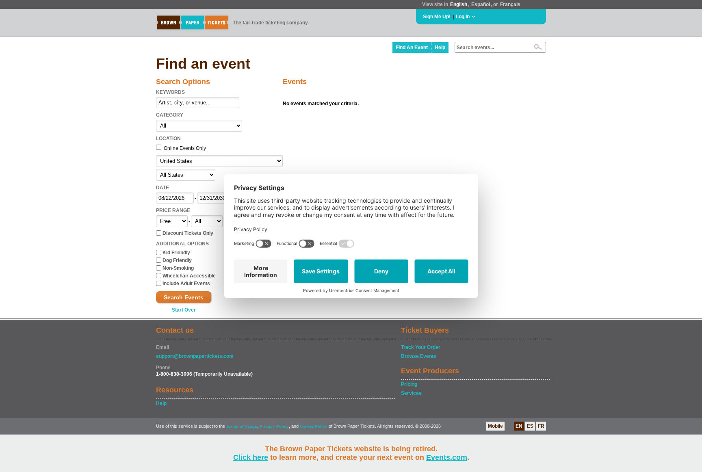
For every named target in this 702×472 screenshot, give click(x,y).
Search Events (184, 297)
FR (541, 426)
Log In (463, 16)
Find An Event (412, 47)
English (458, 4)
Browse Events (418, 356)
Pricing (409, 384)
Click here (250, 457)
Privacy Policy (274, 426)
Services (411, 393)
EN (519, 426)
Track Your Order (420, 347)
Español (480, 4)
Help (440, 47)
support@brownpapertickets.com (195, 356)
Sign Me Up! (437, 16)
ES (530, 426)
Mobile (495, 426)
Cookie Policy (313, 426)
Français (510, 4)
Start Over (184, 310)
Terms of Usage (241, 426)
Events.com (446, 457)
